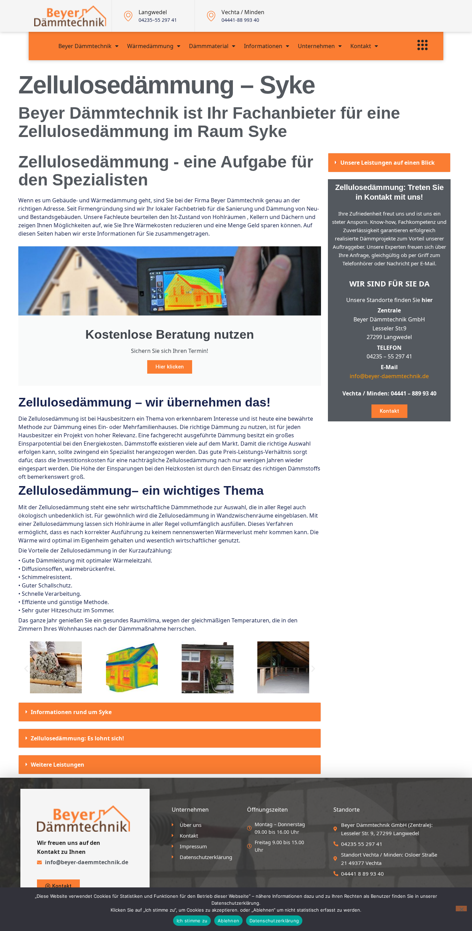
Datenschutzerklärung (274, 920)
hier (427, 300)
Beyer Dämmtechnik (85, 46)
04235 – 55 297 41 (389, 356)
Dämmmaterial (208, 46)
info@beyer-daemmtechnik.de (389, 376)
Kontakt (360, 46)
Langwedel (153, 12)
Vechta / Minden (242, 12)
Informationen (263, 46)
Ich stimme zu (192, 920)
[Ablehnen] (461, 908)
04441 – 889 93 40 (413, 393)
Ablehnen (228, 920)
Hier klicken (169, 367)
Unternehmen (316, 46)
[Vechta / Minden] (211, 16)
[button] (26, 668)
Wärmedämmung (150, 46)
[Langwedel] (128, 16)
